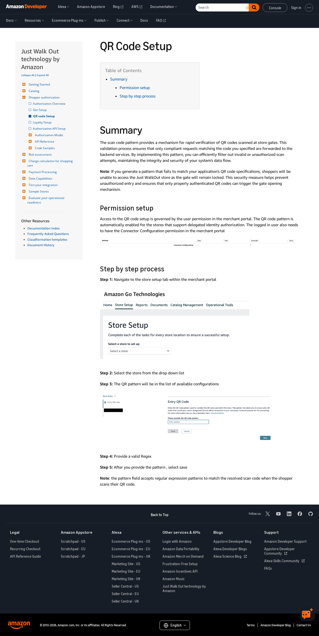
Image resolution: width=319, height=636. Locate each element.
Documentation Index (43, 228)
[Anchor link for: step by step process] (167, 268)
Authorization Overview (49, 104)
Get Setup (40, 110)
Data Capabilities (40, 178)
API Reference (44, 141)
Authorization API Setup (50, 128)
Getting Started (39, 84)
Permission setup (135, 87)
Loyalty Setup (42, 122)
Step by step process (138, 96)
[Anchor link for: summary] (147, 129)
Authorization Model (49, 135)
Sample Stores (39, 191)
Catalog (34, 91)
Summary (118, 79)
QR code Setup (44, 116)
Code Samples (45, 148)
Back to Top (159, 515)
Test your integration (43, 185)
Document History (40, 245)
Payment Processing (43, 172)
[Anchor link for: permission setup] (157, 207)
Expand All (43, 75)
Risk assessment (40, 154)
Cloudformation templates (47, 239)
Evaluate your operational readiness (46, 200)
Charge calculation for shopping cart (50, 163)
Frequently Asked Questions (48, 234)
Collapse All (27, 75)
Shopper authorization (44, 97)
